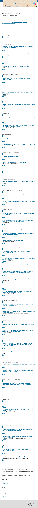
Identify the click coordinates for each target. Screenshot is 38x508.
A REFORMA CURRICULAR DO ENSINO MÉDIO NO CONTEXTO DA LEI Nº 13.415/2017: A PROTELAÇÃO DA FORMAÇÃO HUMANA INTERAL (17, 208)
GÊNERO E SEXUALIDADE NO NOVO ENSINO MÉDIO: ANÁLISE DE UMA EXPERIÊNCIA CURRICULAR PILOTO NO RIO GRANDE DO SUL (16, 150)
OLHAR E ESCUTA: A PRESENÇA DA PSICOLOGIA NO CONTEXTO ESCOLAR (14, 162)
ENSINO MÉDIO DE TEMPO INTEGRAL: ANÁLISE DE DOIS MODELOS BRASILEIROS (16, 403)
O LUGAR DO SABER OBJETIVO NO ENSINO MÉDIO (10, 156)
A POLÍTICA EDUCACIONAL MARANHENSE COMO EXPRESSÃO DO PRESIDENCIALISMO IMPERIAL (18, 201)
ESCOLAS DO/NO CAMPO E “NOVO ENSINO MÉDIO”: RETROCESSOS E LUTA (15, 245)
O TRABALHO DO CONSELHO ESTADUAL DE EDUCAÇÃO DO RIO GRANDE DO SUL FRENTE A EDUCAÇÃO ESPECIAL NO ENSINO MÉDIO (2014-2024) (17, 292)
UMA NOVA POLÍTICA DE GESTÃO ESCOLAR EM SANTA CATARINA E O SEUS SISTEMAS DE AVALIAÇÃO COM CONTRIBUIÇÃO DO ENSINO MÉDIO (17, 331)
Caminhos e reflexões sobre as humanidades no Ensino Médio (13, 138)
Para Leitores (4, 494)
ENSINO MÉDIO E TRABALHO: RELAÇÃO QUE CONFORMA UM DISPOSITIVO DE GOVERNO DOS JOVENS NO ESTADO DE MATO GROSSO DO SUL (18, 47)
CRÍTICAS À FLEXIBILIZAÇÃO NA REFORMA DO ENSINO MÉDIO (13, 240)
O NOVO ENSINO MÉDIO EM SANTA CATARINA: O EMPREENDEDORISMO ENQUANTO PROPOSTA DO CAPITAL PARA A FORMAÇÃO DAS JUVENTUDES (18, 279)
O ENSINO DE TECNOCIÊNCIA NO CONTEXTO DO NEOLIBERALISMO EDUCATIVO (15, 66)
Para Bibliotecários (4, 497)
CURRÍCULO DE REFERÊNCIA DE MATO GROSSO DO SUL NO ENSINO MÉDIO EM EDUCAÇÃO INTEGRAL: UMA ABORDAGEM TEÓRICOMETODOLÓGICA (17, 398)
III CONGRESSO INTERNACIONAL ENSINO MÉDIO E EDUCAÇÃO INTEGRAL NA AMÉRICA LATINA (18, 33)
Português (3, 488)
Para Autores (4, 496)
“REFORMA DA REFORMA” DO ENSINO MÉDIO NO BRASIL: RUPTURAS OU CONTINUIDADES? (18, 324)
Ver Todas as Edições (5, 463)
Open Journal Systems (5, 483)
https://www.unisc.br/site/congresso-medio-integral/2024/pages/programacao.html (14, 23)
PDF (4, 36)
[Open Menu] (2, 1)
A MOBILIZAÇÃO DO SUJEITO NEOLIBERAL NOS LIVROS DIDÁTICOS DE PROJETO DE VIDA (17, 98)
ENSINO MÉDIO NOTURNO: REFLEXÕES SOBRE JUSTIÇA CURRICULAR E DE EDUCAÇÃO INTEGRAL (18, 144)
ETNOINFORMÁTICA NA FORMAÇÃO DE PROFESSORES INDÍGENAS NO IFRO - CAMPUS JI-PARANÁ (18, 364)
